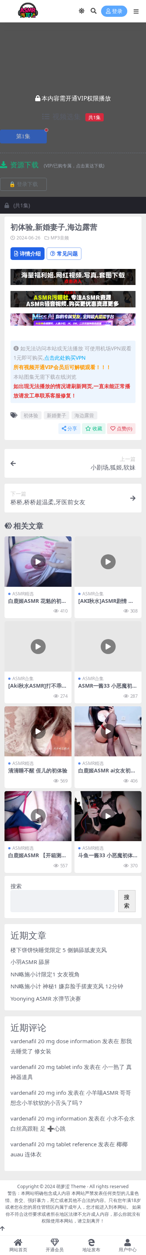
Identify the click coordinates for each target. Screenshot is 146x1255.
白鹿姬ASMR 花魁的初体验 (37, 604)
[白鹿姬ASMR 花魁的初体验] (38, 561)
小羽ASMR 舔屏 (30, 962)
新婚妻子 (56, 415)
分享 (72, 428)
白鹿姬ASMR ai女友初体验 (107, 773)
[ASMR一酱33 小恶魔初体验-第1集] (108, 646)
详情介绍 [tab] (30, 253)
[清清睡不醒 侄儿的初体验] (38, 731)
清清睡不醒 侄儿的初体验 (37, 770)
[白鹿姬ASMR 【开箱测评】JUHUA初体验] (38, 816)
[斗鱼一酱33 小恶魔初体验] (108, 816)
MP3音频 (60, 238)
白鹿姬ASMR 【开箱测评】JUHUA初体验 (34, 858)
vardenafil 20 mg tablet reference (53, 1144)
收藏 (97, 428)
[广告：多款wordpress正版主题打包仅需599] (73, 279)
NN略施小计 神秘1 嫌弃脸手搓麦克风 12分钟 (66, 986)
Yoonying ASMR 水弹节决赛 (45, 998)
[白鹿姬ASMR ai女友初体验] (108, 731)
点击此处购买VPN (65, 357)
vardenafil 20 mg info (38, 1092)
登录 (117, 11)
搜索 (16, 886)
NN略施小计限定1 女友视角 (45, 974)
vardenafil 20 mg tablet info (46, 1066)
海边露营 (84, 415)
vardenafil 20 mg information (48, 1118)
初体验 (31, 415)
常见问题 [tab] (67, 253)
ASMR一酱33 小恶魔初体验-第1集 (107, 688)
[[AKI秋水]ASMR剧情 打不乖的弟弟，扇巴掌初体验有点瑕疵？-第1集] (108, 561)
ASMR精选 (23, 594)
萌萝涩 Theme (71, 1186)
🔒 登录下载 (23, 184)
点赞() (124, 428)
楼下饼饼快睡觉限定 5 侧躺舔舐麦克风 (58, 950)
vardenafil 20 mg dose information (55, 1041)
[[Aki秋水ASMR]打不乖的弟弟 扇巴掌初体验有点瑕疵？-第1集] (38, 646)
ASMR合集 (93, 594)
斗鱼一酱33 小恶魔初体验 (105, 858)
